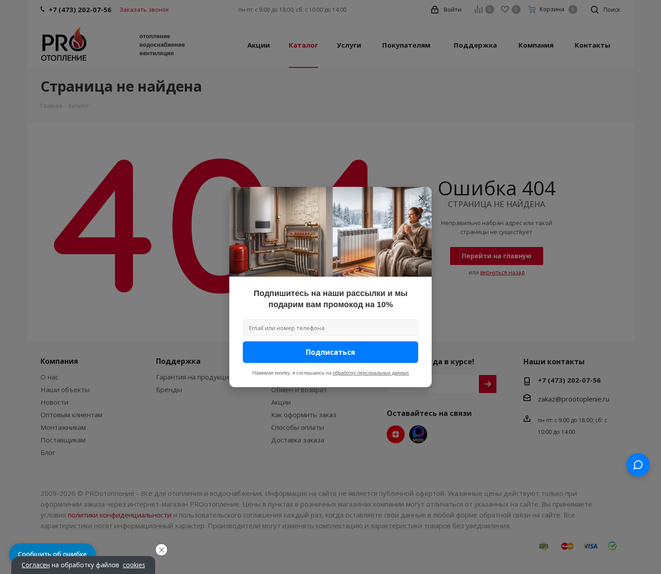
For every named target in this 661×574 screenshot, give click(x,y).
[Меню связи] (638, 465)
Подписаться (330, 352)
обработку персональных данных (371, 372)
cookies (134, 565)
